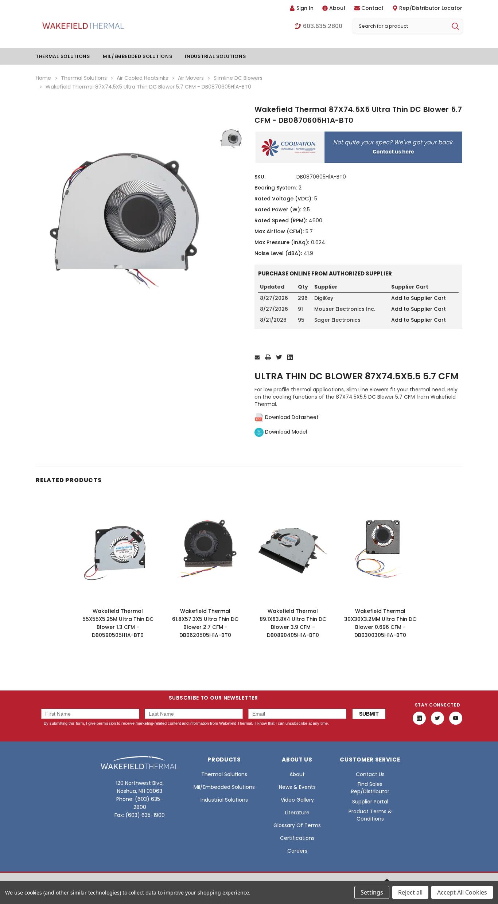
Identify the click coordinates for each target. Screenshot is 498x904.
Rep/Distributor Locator (430, 8)
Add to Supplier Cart (418, 298)
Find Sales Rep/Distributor (370, 787)
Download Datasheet (291, 417)
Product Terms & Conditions (370, 815)
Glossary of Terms (297, 825)
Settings (372, 892)
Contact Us (370, 774)
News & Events (297, 787)
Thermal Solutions (63, 56)
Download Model (285, 431)
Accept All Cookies (462, 892)
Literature (297, 812)
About (337, 8)
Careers (297, 850)
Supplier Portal (370, 801)
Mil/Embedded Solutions (137, 56)
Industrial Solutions (215, 56)
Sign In (305, 8)
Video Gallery (297, 799)
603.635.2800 (322, 26)
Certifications (297, 838)
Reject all (410, 892)
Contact (372, 8)
